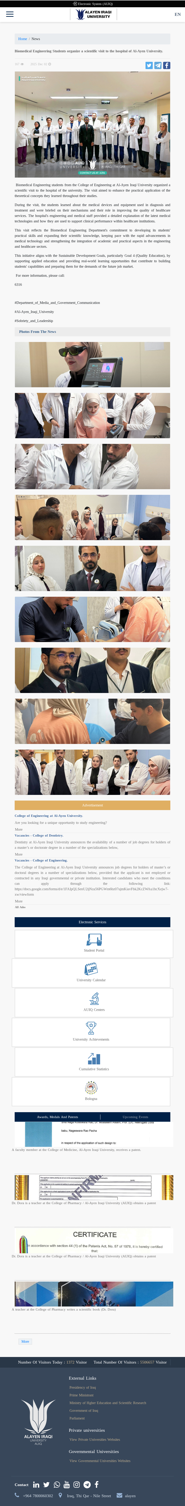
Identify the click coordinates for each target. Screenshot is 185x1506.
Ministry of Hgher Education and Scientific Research (107, 1402)
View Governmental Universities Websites (99, 1460)
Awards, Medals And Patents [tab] (57, 1117)
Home (22, 38)
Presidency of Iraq (82, 1387)
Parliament (77, 1418)
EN (178, 14)
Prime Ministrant (81, 1395)
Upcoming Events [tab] (135, 1117)
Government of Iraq (83, 1410)
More (19, 829)
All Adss (20, 907)
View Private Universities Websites (94, 1439)
